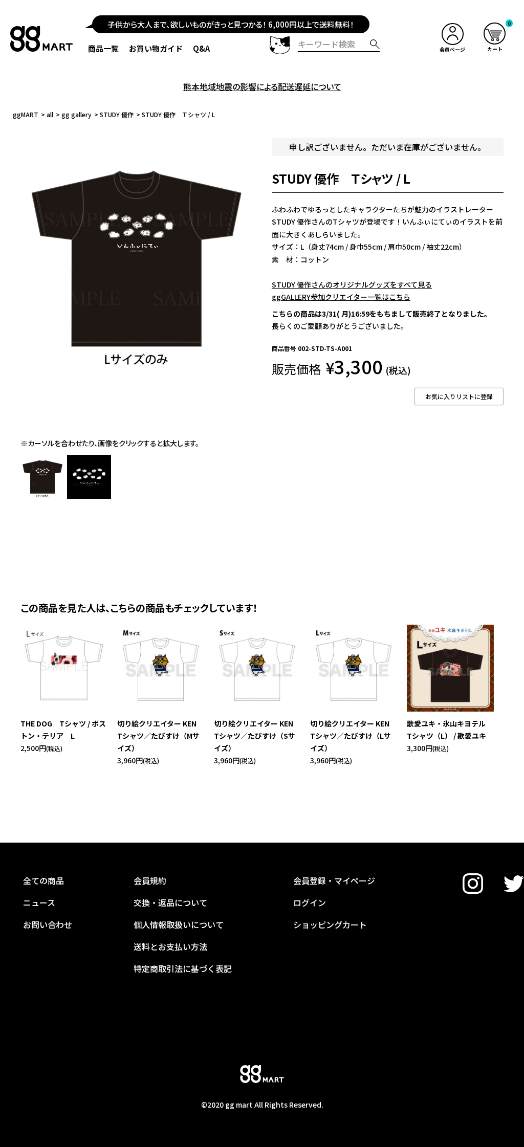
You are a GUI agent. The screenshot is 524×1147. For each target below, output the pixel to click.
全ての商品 (43, 880)
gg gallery (76, 114)
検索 (375, 44)
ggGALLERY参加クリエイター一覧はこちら (341, 297)
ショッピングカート (330, 924)
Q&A (201, 48)
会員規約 (150, 880)
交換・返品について (170, 902)
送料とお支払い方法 (170, 946)
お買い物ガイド (156, 48)
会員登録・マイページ (334, 880)
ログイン (309, 902)
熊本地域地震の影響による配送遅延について (262, 86)
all (50, 114)
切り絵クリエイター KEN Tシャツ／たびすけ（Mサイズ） (160, 735)
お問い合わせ (47, 924)
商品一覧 (103, 48)
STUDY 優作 (117, 114)
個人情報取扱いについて (179, 924)
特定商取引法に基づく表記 (183, 968)
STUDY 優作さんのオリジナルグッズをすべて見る (352, 284)
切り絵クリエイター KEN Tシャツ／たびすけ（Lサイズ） (353, 735)
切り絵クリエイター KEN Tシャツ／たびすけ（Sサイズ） (257, 735)
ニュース (39, 902)
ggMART (25, 114)
